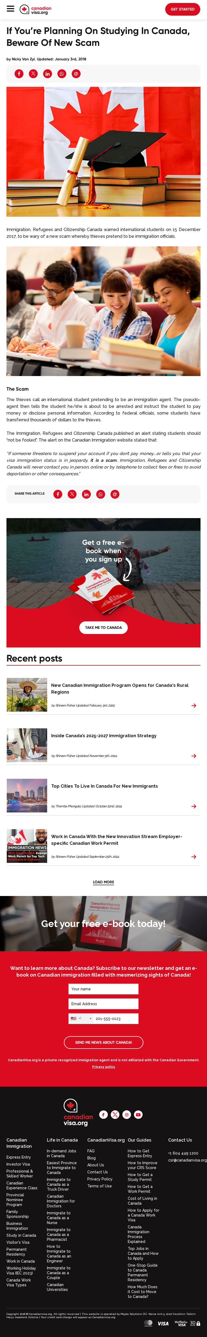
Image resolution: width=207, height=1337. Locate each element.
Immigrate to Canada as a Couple (59, 1273)
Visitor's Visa (17, 1242)
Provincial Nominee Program (15, 1200)
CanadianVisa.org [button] (103, 1140)
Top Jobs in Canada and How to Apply (143, 1253)
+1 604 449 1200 (183, 1153)
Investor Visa (18, 1164)
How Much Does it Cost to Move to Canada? (142, 1292)
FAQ (91, 1151)
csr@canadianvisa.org (187, 1160)
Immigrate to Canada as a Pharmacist (59, 1235)
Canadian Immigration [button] (19, 1143)
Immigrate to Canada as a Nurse (59, 1218)
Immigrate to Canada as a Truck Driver (59, 1184)
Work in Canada (20, 1261)
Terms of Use (99, 1186)
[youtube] (138, 1114)
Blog (91, 1158)
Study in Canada (21, 1235)
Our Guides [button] (139, 1140)
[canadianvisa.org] (35, 9)
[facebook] (103, 1114)
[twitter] (115, 1114)
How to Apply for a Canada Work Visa (143, 1215)
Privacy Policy (100, 1179)
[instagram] (126, 1114)
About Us (95, 1165)
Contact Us (97, 1172)
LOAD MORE (103, 882)
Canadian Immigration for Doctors (61, 1201)
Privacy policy (103, 1067)
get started (183, 9)
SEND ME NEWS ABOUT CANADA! (103, 1042)
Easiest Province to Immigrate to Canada (62, 1168)
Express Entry (18, 1157)
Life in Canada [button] (62, 1140)
